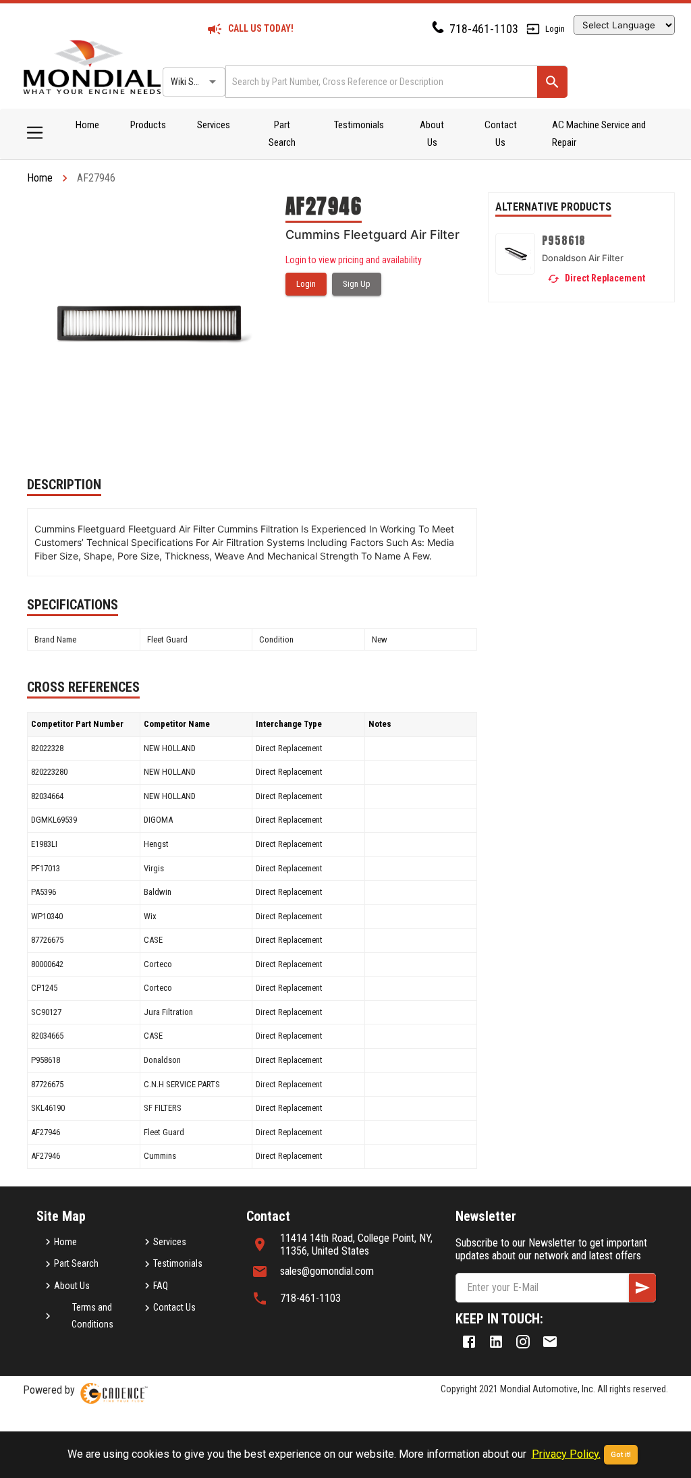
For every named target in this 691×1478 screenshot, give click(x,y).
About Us (432, 133)
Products (148, 125)
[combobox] (380, 81)
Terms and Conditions (92, 1316)
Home (87, 125)
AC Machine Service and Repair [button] (599, 133)
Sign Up (356, 284)
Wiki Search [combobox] (193, 81)
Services (213, 125)
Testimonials (359, 125)
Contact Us (501, 133)
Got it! (621, 1454)
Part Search (282, 133)
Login (555, 29)
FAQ (160, 1285)
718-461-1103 (483, 29)
